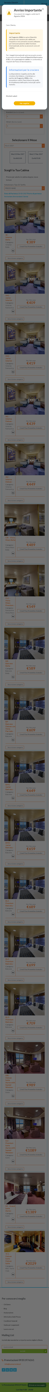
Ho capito (24, 103)
